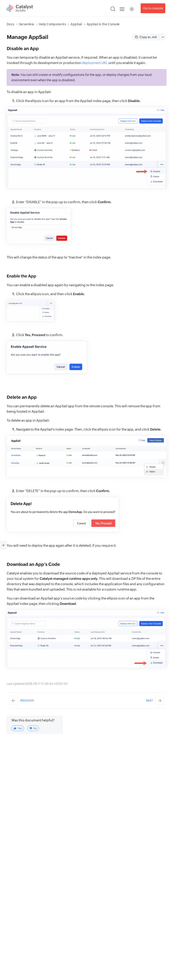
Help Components (52, 24)
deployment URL (95, 63)
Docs (10, 24)
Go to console (153, 8)
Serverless (26, 24)
